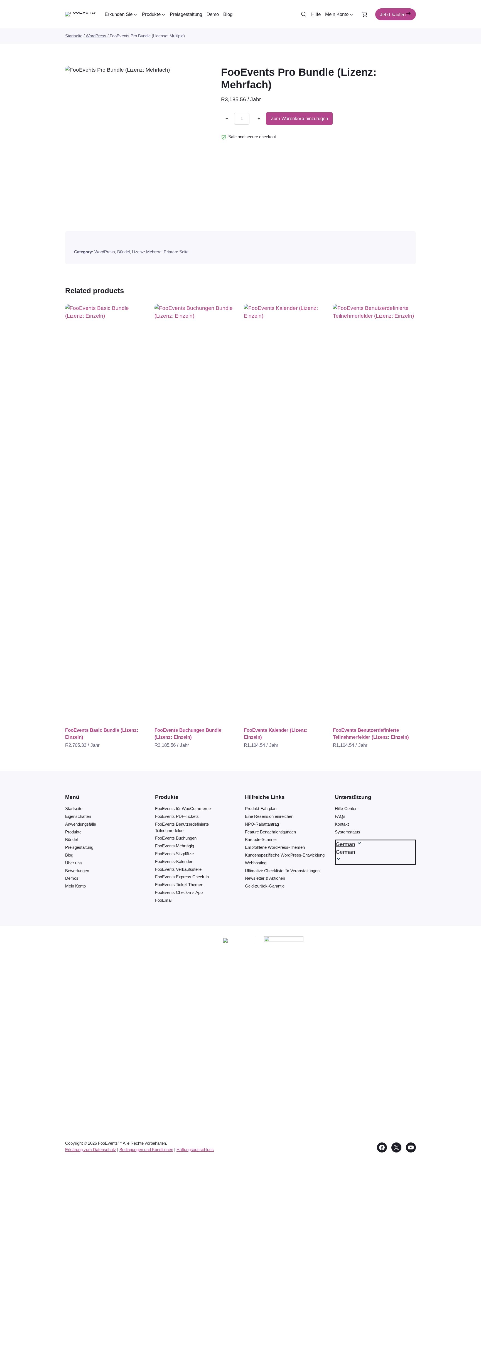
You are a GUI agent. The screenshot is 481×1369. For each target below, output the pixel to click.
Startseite (73, 35)
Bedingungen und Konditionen (146, 1149)
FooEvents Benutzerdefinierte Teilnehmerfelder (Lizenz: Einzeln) (371, 734)
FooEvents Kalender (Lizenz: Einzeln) (276, 734)
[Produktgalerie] (136, 137)
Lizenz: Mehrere (146, 251)
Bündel (123, 251)
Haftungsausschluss (195, 1149)
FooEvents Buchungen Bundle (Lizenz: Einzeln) (187, 734)
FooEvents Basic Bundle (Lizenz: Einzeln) (101, 734)
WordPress (96, 35)
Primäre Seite (176, 251)
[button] (375, 852)
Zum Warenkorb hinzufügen (299, 118)
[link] (364, 14)
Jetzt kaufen (393, 14)
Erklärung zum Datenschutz (90, 1149)
